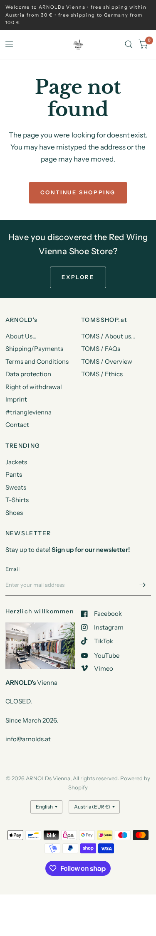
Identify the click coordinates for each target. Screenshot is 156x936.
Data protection (28, 374)
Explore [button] (78, 277)
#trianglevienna (28, 412)
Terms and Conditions (37, 361)
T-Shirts (17, 500)
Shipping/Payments (34, 349)
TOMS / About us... (108, 336)
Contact (17, 425)
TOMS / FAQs (100, 349)
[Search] (129, 44)
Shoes (14, 513)
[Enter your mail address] (142, 585)
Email (12, 569)
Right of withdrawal (33, 387)
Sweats (15, 487)
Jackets (16, 462)
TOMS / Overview (106, 361)
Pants (13, 474)
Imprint (16, 399)
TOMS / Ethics (102, 374)
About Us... (21, 336)
